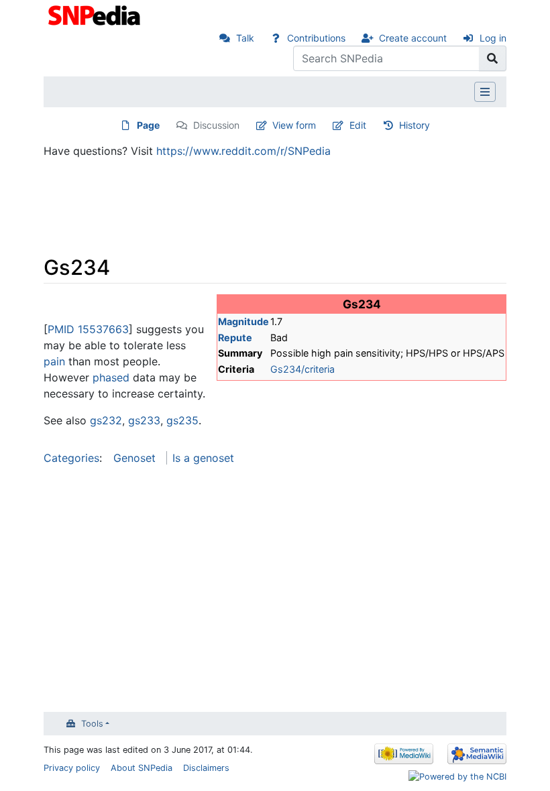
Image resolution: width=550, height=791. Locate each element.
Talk (245, 38)
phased (111, 377)
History (414, 125)
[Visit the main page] (96, 14)
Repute (235, 337)
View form (294, 125)
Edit (357, 125)
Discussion (216, 125)
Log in (493, 38)
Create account (413, 38)
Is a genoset (203, 458)
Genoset (134, 458)
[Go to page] (492, 58)
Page (148, 125)
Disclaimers (206, 768)
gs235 (182, 420)
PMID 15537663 (88, 329)
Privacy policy (72, 768)
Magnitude (243, 321)
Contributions (316, 38)
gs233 (144, 420)
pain (54, 361)
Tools (92, 724)
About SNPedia (141, 768)
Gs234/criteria (302, 369)
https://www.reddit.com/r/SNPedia (243, 151)
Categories (71, 458)
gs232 (106, 420)
